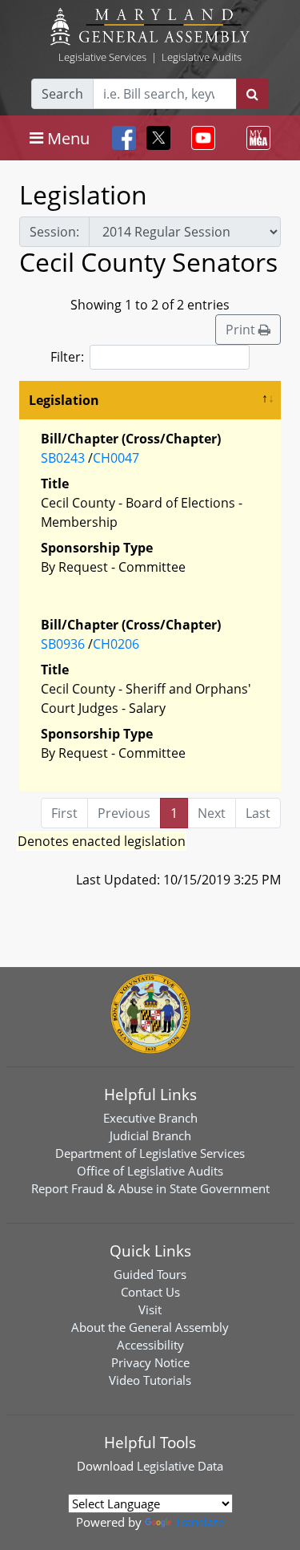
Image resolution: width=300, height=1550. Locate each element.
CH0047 (116, 458)
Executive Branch (150, 1118)
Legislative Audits (202, 57)
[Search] (252, 94)
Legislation (64, 400)
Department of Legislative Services (150, 1153)
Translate (199, 1522)
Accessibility (150, 1345)
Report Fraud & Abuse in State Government (150, 1188)
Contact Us (150, 1292)
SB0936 (63, 644)
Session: (54, 232)
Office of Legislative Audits (150, 1171)
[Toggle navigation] (200, 138)
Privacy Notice (150, 1362)
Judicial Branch (150, 1135)
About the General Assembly (150, 1327)
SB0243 (63, 458)
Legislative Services (102, 57)
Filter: (67, 357)
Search (62, 94)
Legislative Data (180, 1466)
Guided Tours (150, 1274)
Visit (150, 1309)
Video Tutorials (150, 1380)
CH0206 (116, 644)
